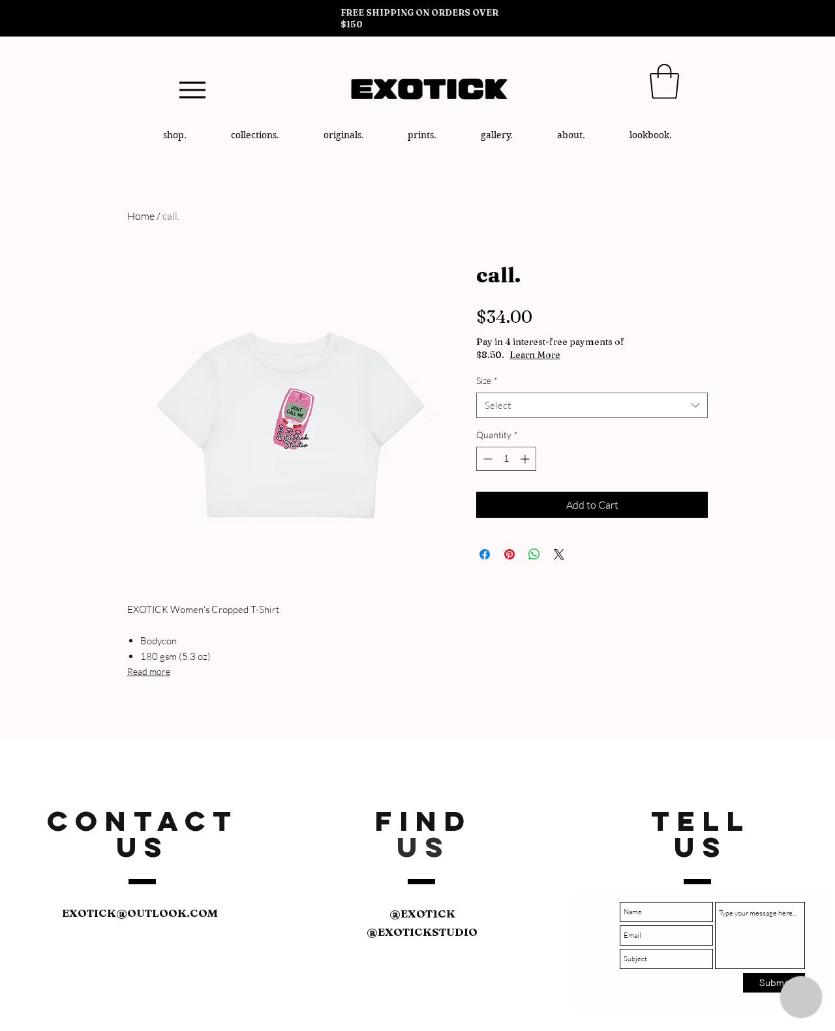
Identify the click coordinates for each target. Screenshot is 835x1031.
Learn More (534, 355)
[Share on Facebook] (485, 554)
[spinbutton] (506, 458)
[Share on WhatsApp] (534, 554)
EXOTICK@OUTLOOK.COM (140, 912)
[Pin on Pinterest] (509, 554)
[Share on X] (559, 554)
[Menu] (192, 90)
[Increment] (526, 458)
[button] (664, 81)
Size (487, 380)
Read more (148, 671)
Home (141, 215)
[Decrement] (486, 458)
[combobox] (592, 405)
